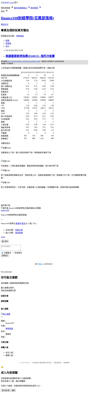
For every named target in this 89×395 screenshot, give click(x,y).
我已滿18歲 (6, 390)
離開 (13, 390)
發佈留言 (5, 255)
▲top (3, 237)
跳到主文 (4, 24)
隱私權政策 (57, 362)
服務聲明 (67, 362)
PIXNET (27, 362)
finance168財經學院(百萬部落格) (27, 18)
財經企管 (19, 230)
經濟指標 (19, 233)
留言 (23, 223)
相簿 (7, 41)
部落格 (8, 43)
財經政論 (20, 36)
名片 (7, 46)
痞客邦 (18, 223)
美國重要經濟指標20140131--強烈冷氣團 (30, 56)
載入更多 (5, 241)
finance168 (5, 210)
